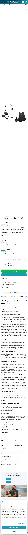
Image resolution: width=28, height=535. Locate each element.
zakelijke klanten (15, 281)
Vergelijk (5, 278)
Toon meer (13, 467)
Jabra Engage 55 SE (22, 4)
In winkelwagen (14, 271)
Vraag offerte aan (14, 275)
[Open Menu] (1, 1)
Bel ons (8, 478)
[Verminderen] (2, 265)
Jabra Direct (11, 369)
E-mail (8, 482)
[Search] (23, 2)
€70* (13, 284)
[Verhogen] (6, 265)
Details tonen (21, 523)
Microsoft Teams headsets (10, 4)
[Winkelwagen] (26, 2)
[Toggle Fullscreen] (26, 8)
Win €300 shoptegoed (6, 289)
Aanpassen (13, 531)
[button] (14, 259)
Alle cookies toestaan (14, 527)
